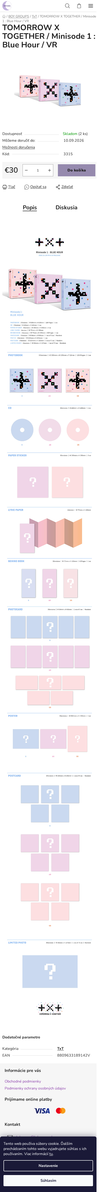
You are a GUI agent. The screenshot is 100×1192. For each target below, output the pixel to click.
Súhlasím (48, 1180)
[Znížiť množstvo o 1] (26, 170)
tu (51, 1153)
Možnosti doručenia (18, 147)
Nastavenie (48, 1165)
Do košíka (76, 170)
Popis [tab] (30, 207)
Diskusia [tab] (66, 207)
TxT (60, 1048)
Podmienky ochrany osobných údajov (35, 1088)
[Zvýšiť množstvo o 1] (49, 170)
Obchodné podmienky (23, 1081)
